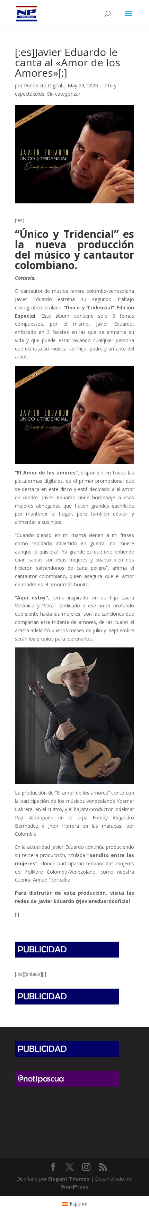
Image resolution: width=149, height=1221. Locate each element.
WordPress (74, 1186)
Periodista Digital (43, 85)
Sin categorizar (63, 93)
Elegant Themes (68, 1178)
